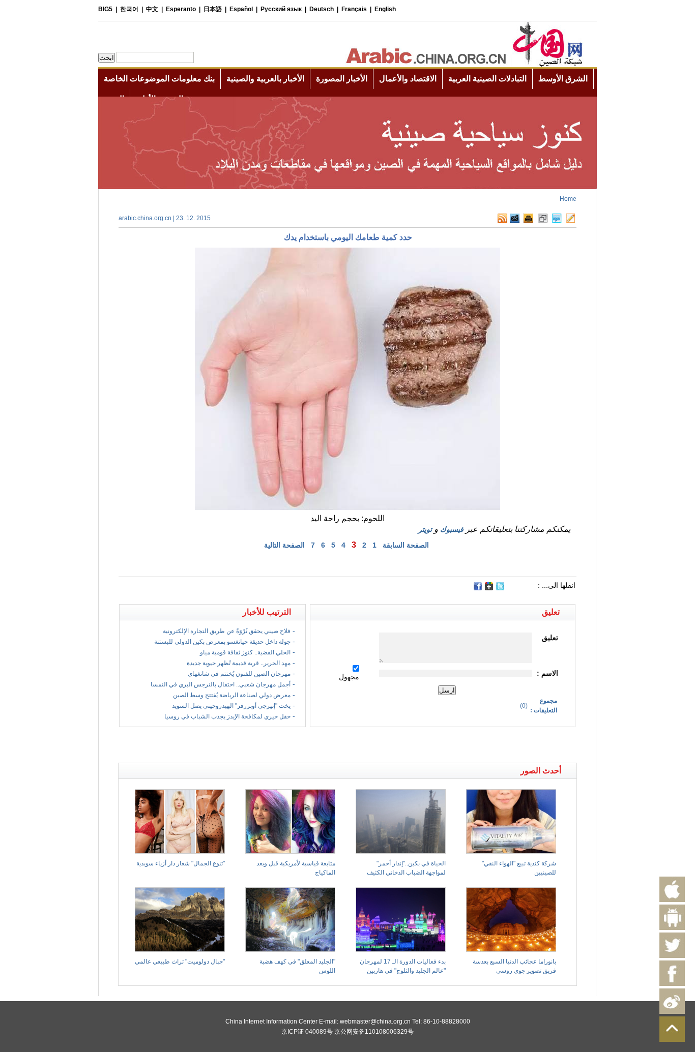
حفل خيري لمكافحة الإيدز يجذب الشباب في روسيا (227, 716)
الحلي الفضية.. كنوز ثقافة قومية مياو (245, 652)
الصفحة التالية (284, 545)
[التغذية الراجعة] (514, 221)
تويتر (425, 529)
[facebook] (478, 586)
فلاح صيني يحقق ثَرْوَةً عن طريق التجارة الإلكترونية (227, 631)
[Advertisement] (233, 745)
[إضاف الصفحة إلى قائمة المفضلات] (543, 221)
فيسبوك (452, 529)
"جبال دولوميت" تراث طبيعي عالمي (180, 961)
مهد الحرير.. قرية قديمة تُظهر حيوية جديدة (239, 663)
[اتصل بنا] (570, 221)
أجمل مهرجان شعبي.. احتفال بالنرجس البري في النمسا (221, 684)
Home (568, 198)
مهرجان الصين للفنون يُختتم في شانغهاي (239, 673)
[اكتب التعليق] (557, 221)
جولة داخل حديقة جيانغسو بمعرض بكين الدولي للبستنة (222, 641)
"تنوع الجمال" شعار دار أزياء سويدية (180, 863)
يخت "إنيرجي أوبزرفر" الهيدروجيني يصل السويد (231, 705)
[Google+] (489, 588)
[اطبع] (528, 221)
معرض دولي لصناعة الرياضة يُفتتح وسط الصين (232, 695)
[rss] (502, 221)
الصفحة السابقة (406, 545)
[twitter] (500, 588)
